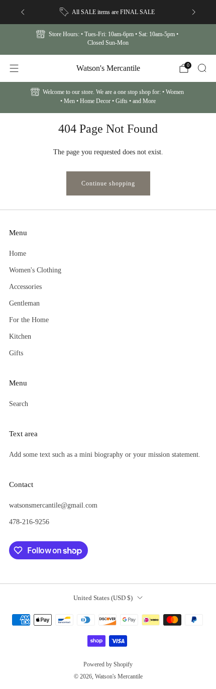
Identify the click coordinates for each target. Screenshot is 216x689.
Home (17, 253)
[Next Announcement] (194, 12)
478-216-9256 (29, 522)
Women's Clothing (35, 270)
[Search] (202, 68)
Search (18, 404)
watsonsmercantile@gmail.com (53, 505)
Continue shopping (108, 183)
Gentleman (24, 303)
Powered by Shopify (108, 664)
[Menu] (14, 68)
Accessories (25, 286)
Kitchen (20, 336)
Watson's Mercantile (108, 68)
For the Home (29, 320)
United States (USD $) (103, 598)
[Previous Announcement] (23, 12)
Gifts (16, 353)
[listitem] (108, 12)
